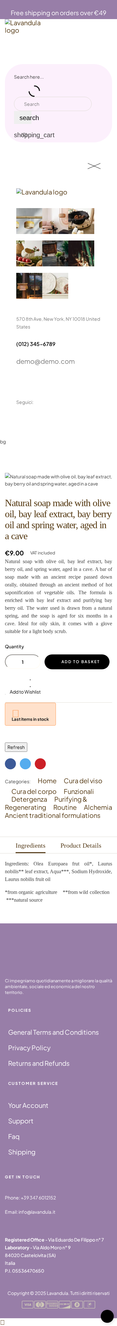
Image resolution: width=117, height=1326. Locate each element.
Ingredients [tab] (31, 845)
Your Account (28, 1105)
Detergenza (29, 799)
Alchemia (98, 807)
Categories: (18, 781)
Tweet (25, 763)
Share (10, 763)
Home (47, 780)
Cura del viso (83, 780)
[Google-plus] (50, 420)
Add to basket (80, 661)
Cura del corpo (34, 791)
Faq (14, 1136)
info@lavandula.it (37, 1212)
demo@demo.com (45, 361)
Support (20, 1121)
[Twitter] (35, 420)
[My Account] (105, 98)
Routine (65, 807)
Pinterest (40, 763)
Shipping (21, 1152)
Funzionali (79, 791)
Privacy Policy (29, 1047)
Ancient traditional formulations (52, 815)
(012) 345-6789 (36, 343)
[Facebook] (19, 420)
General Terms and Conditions (53, 1032)
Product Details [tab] (80, 845)
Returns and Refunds (39, 1063)
